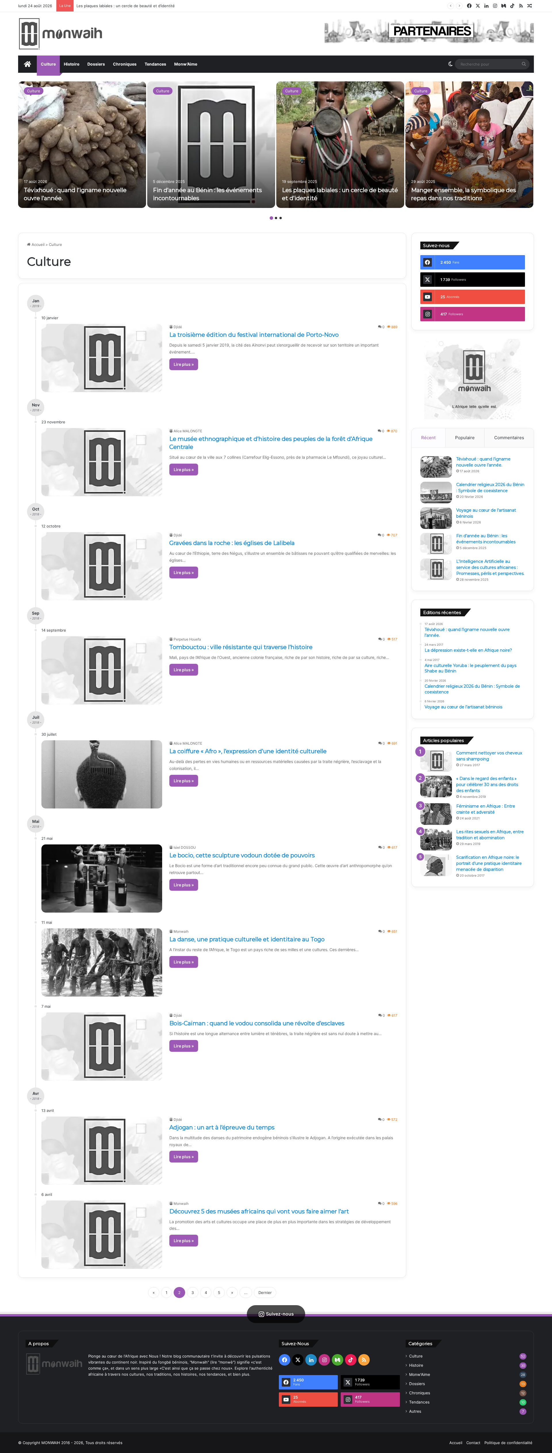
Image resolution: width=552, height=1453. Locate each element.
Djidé (178, 327)
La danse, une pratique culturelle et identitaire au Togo (247, 939)
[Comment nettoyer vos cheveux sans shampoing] (436, 761)
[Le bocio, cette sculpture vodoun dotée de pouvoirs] (101, 878)
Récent (428, 437)
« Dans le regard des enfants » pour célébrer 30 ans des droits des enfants (487, 784)
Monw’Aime (185, 64)
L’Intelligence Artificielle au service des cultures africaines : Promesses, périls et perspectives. (490, 567)
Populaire (465, 437)
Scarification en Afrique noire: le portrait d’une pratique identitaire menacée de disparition (489, 863)
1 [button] (271, 218)
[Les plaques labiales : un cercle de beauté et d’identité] (340, 144)
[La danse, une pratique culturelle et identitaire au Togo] (101, 962)
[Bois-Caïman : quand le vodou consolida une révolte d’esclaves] (101, 1046)
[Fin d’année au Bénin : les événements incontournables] (211, 144)
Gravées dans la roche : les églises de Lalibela (232, 543)
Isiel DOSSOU (185, 847)
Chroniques (125, 64)
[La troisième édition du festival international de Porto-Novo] (101, 358)
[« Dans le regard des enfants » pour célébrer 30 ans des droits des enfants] (436, 786)
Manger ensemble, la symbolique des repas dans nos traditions (133, 5)
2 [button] (276, 218)
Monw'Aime (419, 1374)
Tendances (155, 64)
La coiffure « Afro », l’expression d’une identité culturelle (248, 751)
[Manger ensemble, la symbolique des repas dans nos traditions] (469, 144)
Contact (473, 1442)
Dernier (265, 1292)
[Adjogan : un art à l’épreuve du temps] (101, 1150)
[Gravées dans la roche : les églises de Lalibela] (101, 566)
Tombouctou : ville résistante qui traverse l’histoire (241, 647)
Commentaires (509, 437)
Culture (48, 64)
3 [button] (280, 218)
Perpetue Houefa (187, 639)
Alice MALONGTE (188, 431)
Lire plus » (184, 364)
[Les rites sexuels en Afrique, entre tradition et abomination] (436, 839)
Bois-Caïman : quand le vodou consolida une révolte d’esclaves (256, 1023)
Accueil (37, 244)
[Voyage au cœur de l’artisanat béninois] (436, 518)
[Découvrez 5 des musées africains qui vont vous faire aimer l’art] (101, 1234)
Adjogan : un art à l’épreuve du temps (222, 1127)
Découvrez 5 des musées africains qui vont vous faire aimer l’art (259, 1211)
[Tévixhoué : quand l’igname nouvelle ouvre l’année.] (82, 144)
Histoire (71, 64)
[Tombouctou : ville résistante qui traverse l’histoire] (101, 670)
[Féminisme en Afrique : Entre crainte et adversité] (436, 814)
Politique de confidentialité (508, 1442)
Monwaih (181, 931)
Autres (415, 1411)
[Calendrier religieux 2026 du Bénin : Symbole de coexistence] (436, 492)
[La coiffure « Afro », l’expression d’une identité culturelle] (101, 774)
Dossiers (96, 64)
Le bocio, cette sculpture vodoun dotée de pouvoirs (242, 855)
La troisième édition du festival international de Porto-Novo (254, 334)
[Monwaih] (60, 34)
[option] (82, 144)
